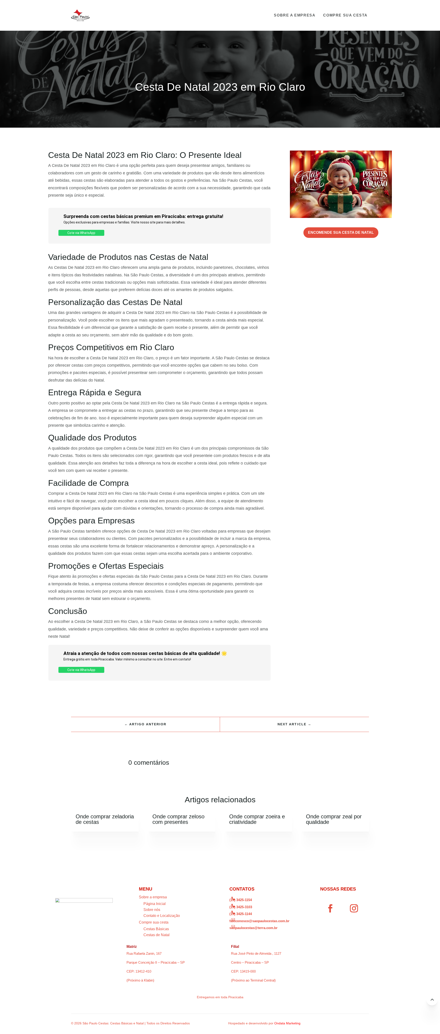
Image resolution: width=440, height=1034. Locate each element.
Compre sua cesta (345, 15)
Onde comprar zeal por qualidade (334, 819)
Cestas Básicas (156, 929)
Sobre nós (151, 910)
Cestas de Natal (156, 935)
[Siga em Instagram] (354, 908)
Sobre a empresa (294, 15)
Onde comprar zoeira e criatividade (257, 819)
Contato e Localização (161, 916)
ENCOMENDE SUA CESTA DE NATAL (341, 232)
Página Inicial (154, 904)
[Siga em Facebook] (330, 908)
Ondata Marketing (287, 1023)
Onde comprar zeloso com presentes (178, 819)
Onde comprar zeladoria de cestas (105, 819)
